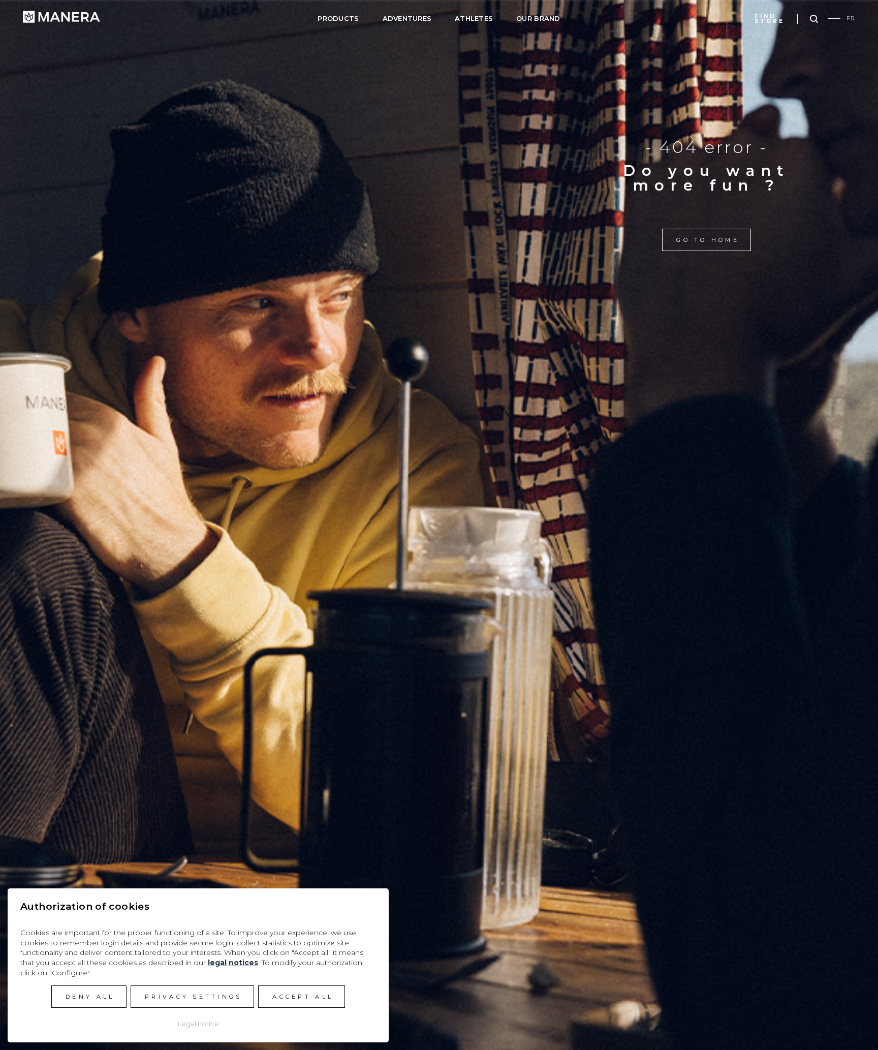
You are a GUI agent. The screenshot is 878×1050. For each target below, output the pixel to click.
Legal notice (198, 1024)
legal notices (233, 962)
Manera (61, 16)
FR (850, 18)
